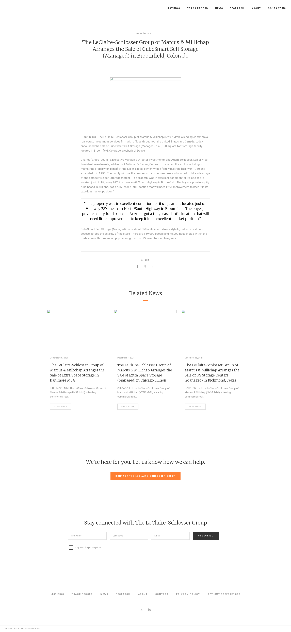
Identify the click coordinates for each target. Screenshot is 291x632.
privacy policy (94, 547)
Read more (60, 407)
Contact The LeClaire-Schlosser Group (145, 476)
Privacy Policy (188, 594)
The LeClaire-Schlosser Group (23, 8)
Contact (162, 594)
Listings (173, 8)
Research (237, 8)
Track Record (197, 8)
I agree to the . (88, 547)
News (219, 8)
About (256, 8)
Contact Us (277, 8)
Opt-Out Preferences (223, 594)
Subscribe (205, 536)
